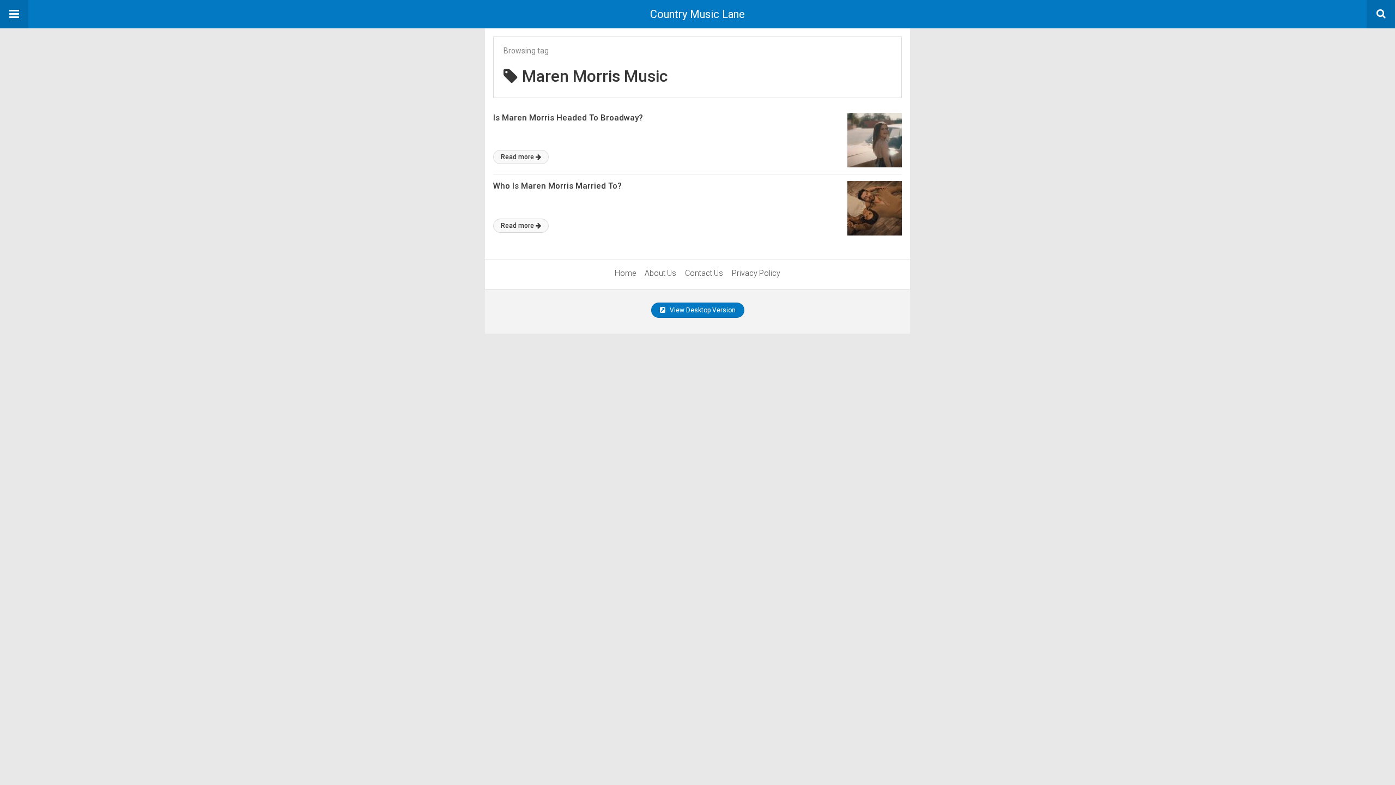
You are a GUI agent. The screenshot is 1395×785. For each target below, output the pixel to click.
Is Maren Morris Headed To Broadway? (568, 118)
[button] (14, 14)
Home (625, 273)
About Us (660, 273)
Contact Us (704, 273)
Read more (517, 157)
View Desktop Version (702, 310)
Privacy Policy (756, 273)
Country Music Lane (697, 14)
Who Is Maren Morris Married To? (557, 186)
